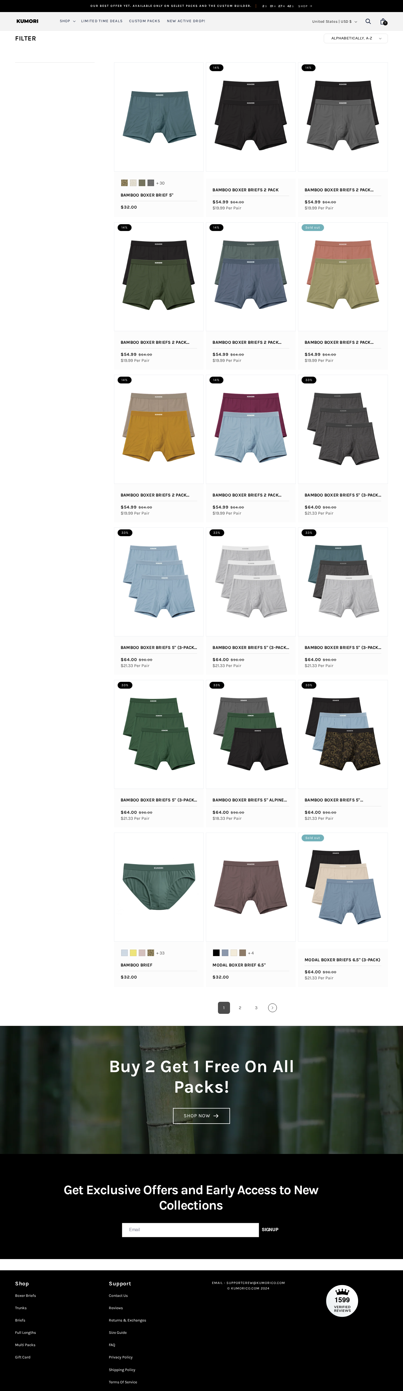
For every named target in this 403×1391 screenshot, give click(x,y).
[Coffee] (242, 953)
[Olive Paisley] (124, 183)
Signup (270, 1230)
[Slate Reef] (150, 183)
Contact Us (118, 1296)
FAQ (112, 1345)
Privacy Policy (121, 1357)
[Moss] (142, 183)
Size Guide (118, 1332)
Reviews (116, 1308)
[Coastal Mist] (225, 953)
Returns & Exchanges (127, 1320)
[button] (67, 21)
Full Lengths (25, 1332)
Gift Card (22, 1357)
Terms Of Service (123, 1382)
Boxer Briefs (25, 1296)
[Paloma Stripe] (142, 953)
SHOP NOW (197, 1116)
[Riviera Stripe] (124, 953)
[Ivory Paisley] (133, 183)
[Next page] (272, 1008)
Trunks (21, 1308)
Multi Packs (25, 1345)
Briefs (20, 1320)
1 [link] (224, 1007)
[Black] (216, 953)
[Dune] (234, 953)
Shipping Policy (122, 1369)
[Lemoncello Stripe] (133, 953)
